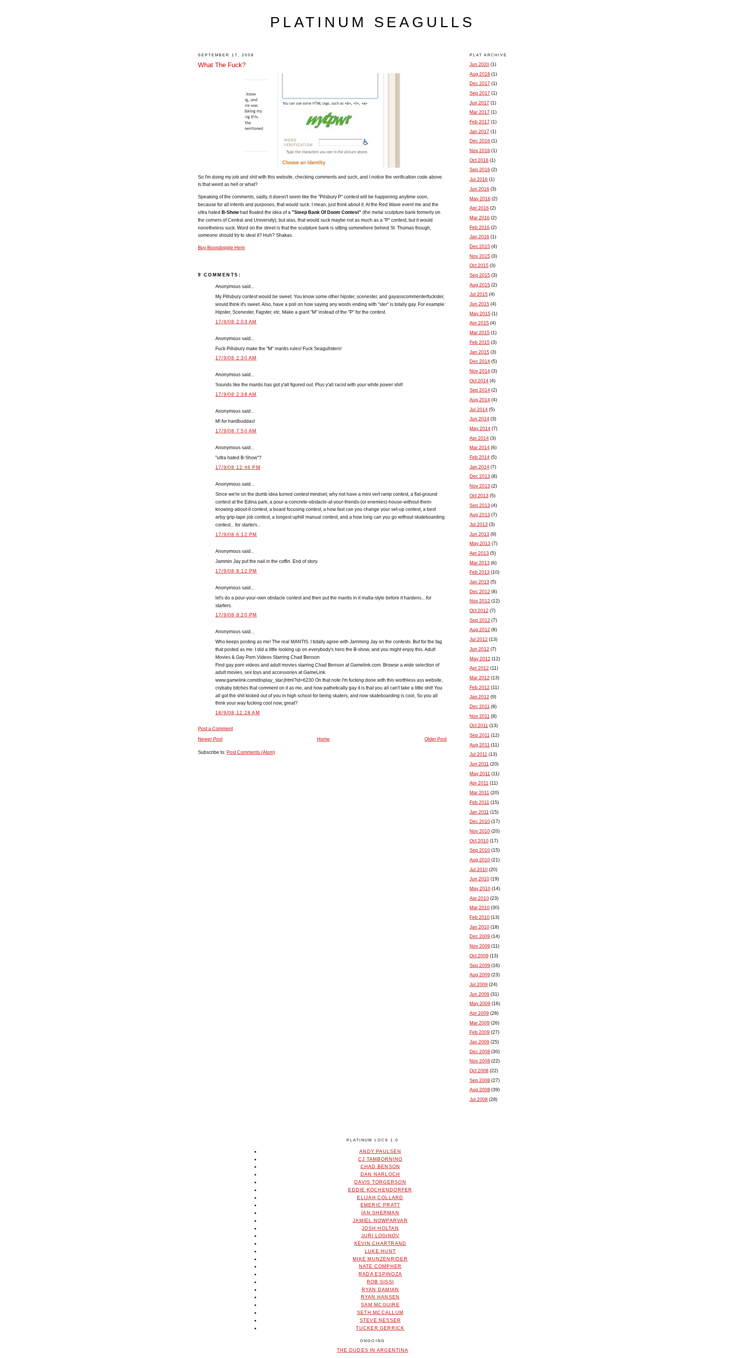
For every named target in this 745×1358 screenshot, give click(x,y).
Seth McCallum (380, 1312)
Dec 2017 (480, 83)
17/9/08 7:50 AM (236, 431)
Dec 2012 (480, 591)
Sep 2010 (480, 850)
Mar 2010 (480, 907)
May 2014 (480, 428)
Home (323, 739)
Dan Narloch (380, 1174)
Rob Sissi (380, 1282)
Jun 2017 (479, 103)
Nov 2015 (480, 256)
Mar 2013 (480, 563)
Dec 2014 (480, 361)
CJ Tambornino (380, 1159)
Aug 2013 (480, 514)
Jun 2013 (479, 534)
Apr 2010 (479, 898)
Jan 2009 (479, 1042)
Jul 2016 (479, 179)
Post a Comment (215, 728)
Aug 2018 (480, 74)
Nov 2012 (480, 601)
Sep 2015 (480, 275)
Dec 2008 (480, 1051)
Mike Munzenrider (380, 1259)
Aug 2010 (480, 860)
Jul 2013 (479, 524)
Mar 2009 (480, 1023)
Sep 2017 (480, 93)
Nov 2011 (480, 716)
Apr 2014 (479, 438)
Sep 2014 (480, 390)
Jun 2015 (479, 304)
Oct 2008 (479, 1070)
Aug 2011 (480, 745)
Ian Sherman (380, 1213)
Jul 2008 (479, 1099)
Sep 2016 (480, 169)
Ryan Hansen (380, 1297)
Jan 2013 (479, 582)
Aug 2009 (480, 975)
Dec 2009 (480, 936)
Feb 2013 (480, 572)
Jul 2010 (479, 869)
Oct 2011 (479, 725)
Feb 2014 (480, 457)
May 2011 (480, 773)
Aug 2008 (480, 1089)
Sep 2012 (480, 620)
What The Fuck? (222, 65)
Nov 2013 (480, 486)
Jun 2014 (479, 419)
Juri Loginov (380, 1235)
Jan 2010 (479, 927)
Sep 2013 (480, 505)
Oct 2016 (479, 160)
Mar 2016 (480, 218)
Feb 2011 (479, 802)
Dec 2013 (480, 476)
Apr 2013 (479, 553)
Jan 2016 (479, 237)
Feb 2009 (480, 1032)
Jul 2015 (479, 294)
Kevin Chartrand (380, 1243)
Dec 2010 (480, 821)
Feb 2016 (480, 227)
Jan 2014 (479, 467)
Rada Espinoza (380, 1274)
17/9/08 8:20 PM (236, 615)
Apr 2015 (479, 323)
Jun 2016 (479, 189)
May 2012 (480, 659)
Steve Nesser (380, 1320)
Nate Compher (380, 1266)
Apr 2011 (479, 783)
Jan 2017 (479, 131)
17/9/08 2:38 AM (236, 394)
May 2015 (480, 313)
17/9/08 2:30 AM (236, 358)
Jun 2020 (479, 64)
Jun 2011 (479, 764)
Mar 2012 (480, 678)
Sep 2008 (480, 1080)
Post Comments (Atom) (251, 752)
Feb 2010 (480, 917)
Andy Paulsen (380, 1151)
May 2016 (480, 198)
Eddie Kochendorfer (380, 1190)
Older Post (435, 739)
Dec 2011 (480, 706)
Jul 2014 (479, 409)
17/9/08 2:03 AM (236, 322)
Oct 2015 (479, 265)
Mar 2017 (480, 112)
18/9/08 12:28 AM (237, 712)
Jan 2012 (479, 697)
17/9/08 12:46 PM (237, 467)
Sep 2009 (480, 965)
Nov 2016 (480, 150)
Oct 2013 (479, 495)
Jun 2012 (479, 649)
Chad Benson (380, 1166)
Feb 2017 (480, 122)
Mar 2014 (480, 447)
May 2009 (480, 1003)
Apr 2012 (479, 668)
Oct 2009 (479, 956)
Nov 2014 (480, 371)
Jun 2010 (479, 879)
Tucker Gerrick (380, 1328)
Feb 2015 (480, 342)
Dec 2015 (480, 246)
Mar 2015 (480, 332)
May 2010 (480, 888)
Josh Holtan (380, 1228)
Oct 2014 (479, 381)
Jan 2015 (479, 352)
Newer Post (210, 739)
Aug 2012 (480, 629)
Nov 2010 (480, 831)
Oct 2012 (479, 610)
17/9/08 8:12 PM (236, 571)
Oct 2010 (479, 841)
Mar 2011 (479, 792)
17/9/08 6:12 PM (236, 534)
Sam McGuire (380, 1305)
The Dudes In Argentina (372, 1350)
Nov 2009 (480, 946)
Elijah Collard (380, 1197)
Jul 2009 (479, 984)
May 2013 (480, 543)
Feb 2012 (480, 687)
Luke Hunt (380, 1251)
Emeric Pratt (380, 1205)
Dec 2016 (480, 141)
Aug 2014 (480, 400)
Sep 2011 (480, 735)
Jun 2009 (479, 994)
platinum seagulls (372, 22)
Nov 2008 (480, 1061)
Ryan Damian (380, 1289)
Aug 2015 (480, 285)
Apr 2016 (479, 208)
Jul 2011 (478, 754)
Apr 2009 (479, 1013)
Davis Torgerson (380, 1182)
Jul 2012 (479, 639)
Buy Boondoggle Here (221, 247)
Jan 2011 (479, 812)
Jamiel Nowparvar (380, 1220)
